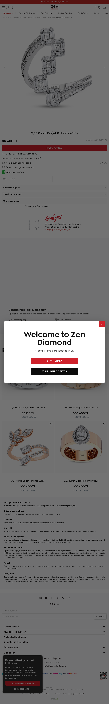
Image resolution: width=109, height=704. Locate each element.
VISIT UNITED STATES (54, 371)
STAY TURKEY (54, 361)
